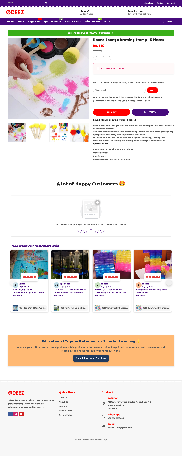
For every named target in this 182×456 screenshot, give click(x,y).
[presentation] (9, 132)
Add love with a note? (112, 68)
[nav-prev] (13, 283)
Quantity (97, 51)
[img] (29, 277)
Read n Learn (65, 410)
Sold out (112, 112)
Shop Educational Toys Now (91, 358)
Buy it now (150, 112)
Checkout (149, 3)
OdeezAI (63, 397)
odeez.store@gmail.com (120, 427)
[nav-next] (169, 283)
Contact (161, 3)
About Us (63, 402)
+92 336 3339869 (116, 418)
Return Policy (65, 415)
